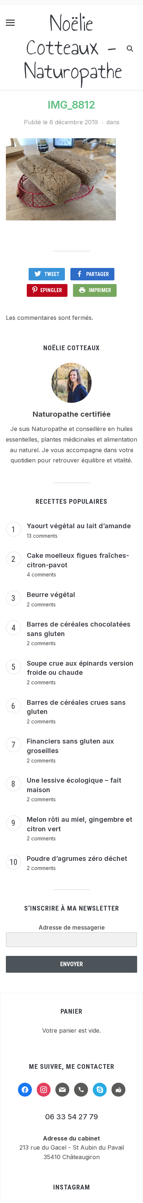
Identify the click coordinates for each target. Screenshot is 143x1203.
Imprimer (100, 290)
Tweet (51, 274)
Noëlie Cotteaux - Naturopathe (73, 47)
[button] (10, 22)
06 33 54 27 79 (71, 1116)
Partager (97, 274)
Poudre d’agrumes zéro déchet (77, 858)
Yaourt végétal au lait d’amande (79, 526)
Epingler (51, 290)
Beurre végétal (51, 594)
